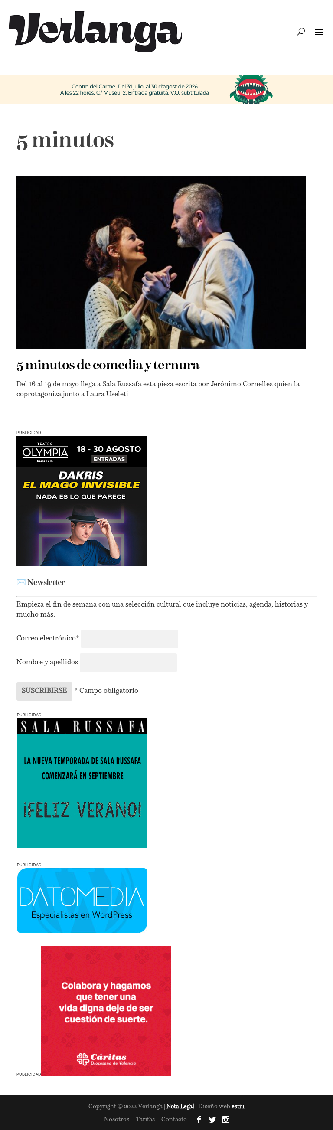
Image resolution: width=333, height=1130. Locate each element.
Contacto (174, 1120)
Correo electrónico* (48, 638)
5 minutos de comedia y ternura (107, 365)
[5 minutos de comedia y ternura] (161, 262)
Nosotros (116, 1120)
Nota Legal (181, 1107)
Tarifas (145, 1120)
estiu (238, 1107)
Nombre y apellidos (47, 662)
